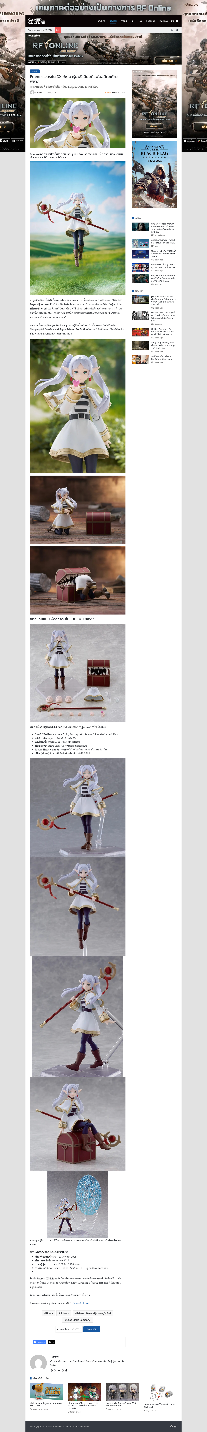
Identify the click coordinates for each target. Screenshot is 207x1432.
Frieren (65, 1313)
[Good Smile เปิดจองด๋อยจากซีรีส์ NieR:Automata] (122, 1392)
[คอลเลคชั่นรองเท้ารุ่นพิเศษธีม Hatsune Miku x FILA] (140, 243)
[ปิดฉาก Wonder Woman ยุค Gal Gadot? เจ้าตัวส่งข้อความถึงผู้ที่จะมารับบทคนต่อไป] (140, 227)
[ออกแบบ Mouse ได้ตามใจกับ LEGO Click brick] (160, 1392)
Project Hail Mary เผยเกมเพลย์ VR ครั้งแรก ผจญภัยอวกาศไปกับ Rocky (163, 278)
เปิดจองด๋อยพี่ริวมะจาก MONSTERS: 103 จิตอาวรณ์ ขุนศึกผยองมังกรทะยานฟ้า (84, 1406)
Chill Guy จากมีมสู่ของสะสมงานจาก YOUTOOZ (46, 1404)
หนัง (133, 21)
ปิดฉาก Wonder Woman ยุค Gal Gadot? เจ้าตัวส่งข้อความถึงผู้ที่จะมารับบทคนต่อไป (162, 228)
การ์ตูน (124, 21)
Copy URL (91, 1329)
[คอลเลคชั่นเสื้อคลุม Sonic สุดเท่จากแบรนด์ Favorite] (140, 267)
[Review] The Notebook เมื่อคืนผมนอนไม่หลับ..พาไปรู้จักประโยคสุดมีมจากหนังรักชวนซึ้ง (164, 300)
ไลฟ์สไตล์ (101, 21)
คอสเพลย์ (150, 21)
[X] (55, 1370)
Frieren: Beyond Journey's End (94, 1313)
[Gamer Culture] (37, 21)
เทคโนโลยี (163, 21)
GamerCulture (80, 1303)
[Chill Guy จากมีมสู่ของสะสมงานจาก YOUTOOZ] (46, 1392)
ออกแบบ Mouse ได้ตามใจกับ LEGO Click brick (159, 1406)
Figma (49, 1313)
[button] (103, 49)
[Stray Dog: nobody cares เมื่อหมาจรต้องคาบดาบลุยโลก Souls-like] (140, 345)
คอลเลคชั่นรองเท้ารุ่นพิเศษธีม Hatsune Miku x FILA (163, 241)
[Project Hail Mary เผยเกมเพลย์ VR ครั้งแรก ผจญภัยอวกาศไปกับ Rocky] (140, 278)
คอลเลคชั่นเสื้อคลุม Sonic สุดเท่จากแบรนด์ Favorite (163, 265)
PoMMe (38, 92)
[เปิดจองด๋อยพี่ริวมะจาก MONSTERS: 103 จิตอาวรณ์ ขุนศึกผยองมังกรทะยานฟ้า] (84, 1392)
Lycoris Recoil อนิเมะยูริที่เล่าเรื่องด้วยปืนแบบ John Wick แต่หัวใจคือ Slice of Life (163, 316)
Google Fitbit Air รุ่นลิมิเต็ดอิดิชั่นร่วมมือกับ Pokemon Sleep (163, 253)
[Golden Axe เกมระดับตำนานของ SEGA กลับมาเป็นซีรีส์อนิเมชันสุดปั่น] (140, 332)
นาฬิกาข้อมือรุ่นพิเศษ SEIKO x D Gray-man (161, 357)
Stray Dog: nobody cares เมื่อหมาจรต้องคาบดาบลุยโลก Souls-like (163, 345)
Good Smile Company (78, 1320)
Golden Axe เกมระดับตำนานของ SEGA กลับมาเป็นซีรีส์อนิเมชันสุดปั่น (163, 332)
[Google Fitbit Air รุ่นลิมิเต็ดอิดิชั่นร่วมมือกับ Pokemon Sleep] (140, 254)
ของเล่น (113, 21)
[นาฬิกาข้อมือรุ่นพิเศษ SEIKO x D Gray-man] (140, 359)
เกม (140, 21)
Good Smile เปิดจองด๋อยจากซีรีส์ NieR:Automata (121, 1404)
